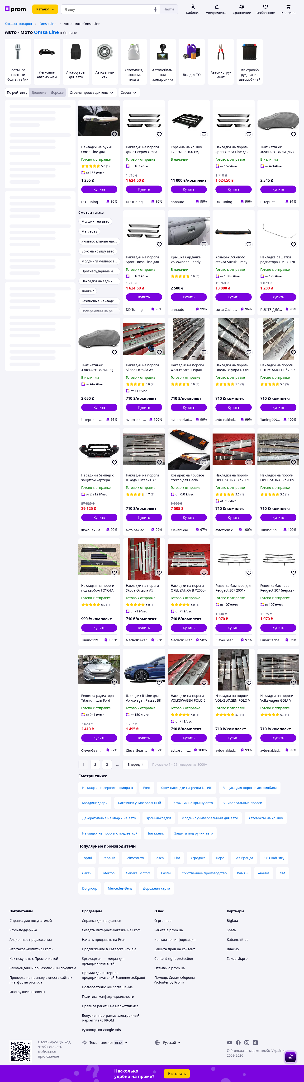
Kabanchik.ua (237, 939)
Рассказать (177, 1073)
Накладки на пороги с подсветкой (110, 833)
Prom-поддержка (23, 930)
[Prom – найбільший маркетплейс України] (15, 9)
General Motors (138, 873)
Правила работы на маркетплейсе (110, 1006)
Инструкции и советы (27, 991)
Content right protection (173, 958)
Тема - (101, 1042)
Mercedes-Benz (120, 888)
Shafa (231, 930)
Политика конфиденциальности (108, 996)
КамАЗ (242, 873)
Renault (109, 858)
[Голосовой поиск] (156, 9)
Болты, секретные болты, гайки (17, 75)
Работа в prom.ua (168, 930)
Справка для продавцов (101, 920)
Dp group (89, 888)
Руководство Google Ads (101, 1029)
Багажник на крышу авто (192, 803)
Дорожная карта (156, 888)
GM (282, 873)
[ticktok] (255, 1042)
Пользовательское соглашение (107, 987)
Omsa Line (47, 23)
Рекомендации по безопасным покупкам (43, 968)
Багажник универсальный (139, 803)
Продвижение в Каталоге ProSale (109, 949)
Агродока (197, 858)
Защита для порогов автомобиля (250, 787)
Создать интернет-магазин (104, 930)
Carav (86, 873)
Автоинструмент (221, 74)
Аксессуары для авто (75, 74)
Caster (166, 873)
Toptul (87, 858)
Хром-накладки (158, 818)
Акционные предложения (31, 939)
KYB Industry (274, 858)
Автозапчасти (104, 74)
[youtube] (230, 1042)
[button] (99, 189)
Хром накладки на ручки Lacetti (186, 787)
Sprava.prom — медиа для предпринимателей (103, 960)
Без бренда (244, 858)
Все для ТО (192, 74)
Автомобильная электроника (162, 75)
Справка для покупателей (31, 920)
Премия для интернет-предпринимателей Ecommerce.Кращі (113, 975)
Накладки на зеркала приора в (107, 787)
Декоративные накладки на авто (109, 818)
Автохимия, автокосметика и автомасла (133, 77)
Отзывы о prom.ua (169, 968)
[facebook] (238, 1042)
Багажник (156, 833)
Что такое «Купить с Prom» (31, 949)
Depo (220, 858)
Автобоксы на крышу (265, 818)
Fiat (177, 858)
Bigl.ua (232, 920)
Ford (146, 787)
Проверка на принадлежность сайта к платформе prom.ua (41, 979)
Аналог (263, 873)
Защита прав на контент (174, 949)
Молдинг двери (95, 803)
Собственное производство (204, 873)
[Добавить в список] (114, 134)
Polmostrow (134, 858)
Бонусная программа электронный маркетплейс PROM (110, 1017)
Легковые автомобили (47, 74)
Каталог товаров (18, 23)
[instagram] (247, 1042)
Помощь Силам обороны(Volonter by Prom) (174, 979)
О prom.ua (162, 920)
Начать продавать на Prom (104, 939)
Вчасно (233, 949)
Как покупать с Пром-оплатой (34, 958)
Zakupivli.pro (237, 958)
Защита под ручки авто (193, 833)
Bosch (159, 858)
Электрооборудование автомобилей (250, 75)
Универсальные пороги (242, 803)
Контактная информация (174, 939)
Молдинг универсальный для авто (209, 818)
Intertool (108, 873)
